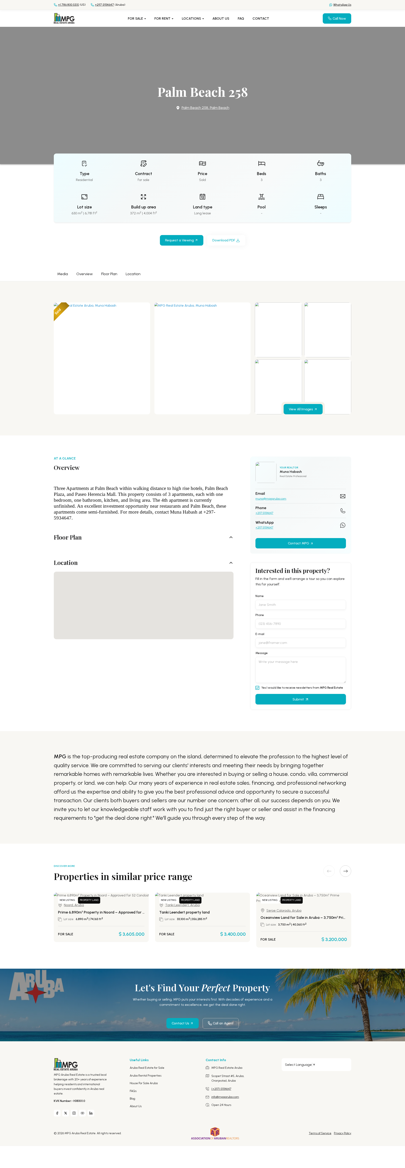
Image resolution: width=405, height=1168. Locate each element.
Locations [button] (192, 18)
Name (259, 596)
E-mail (259, 634)
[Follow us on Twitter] (65, 1113)
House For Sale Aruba (144, 1083)
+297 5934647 (264, 513)
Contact (260, 18)
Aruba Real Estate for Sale (147, 1068)
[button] (345, 871)
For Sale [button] (136, 18)
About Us (220, 18)
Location (133, 274)
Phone (259, 615)
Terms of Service (320, 1133)
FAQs (133, 1091)
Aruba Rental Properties (145, 1075)
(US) (72, 5)
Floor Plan (109, 274)
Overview (84, 274)
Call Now (339, 18)
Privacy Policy (342, 1133)
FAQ (241, 18)
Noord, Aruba (74, 905)
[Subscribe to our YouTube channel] (82, 1113)
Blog (132, 1098)
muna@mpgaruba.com (270, 498)
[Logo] (64, 18)
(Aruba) (110, 5)
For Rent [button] (162, 18)
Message (261, 653)
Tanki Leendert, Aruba (182, 905)
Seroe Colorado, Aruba (283, 910)
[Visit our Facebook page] (57, 1113)
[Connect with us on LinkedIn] (91, 1113)
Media (62, 274)
